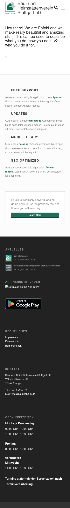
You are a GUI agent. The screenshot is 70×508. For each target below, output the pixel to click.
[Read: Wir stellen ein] (8, 258)
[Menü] (63, 8)
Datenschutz (12, 341)
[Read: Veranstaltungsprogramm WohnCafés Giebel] (8, 267)
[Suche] (54, 8)
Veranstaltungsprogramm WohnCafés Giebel (37, 265)
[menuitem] (54, 8)
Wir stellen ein (21, 255)
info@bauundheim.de (23, 394)
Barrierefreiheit (13, 345)
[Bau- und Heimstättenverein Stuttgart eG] (29, 8)
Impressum (11, 337)
